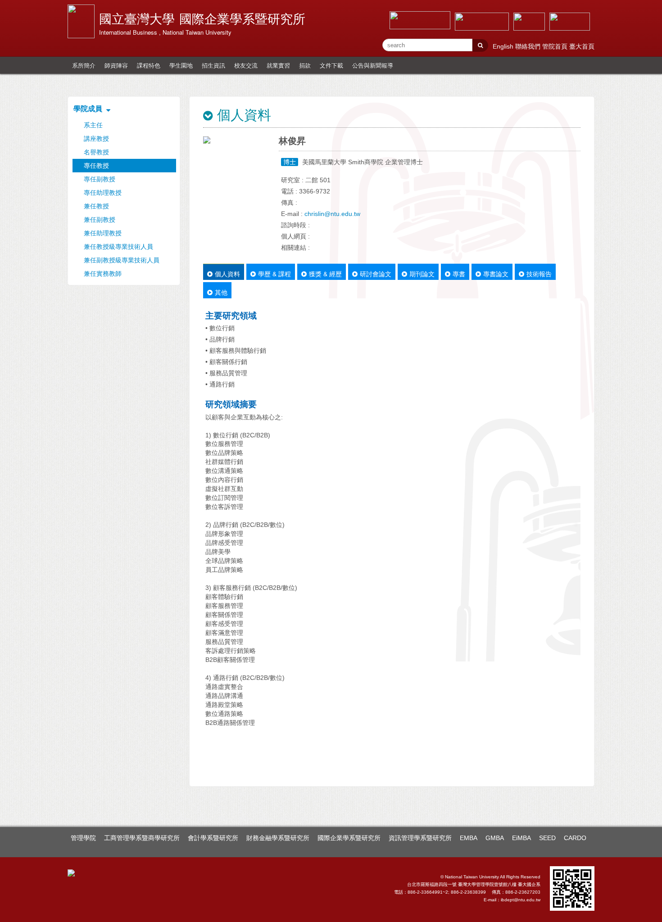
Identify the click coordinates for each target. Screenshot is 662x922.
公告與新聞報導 (372, 65)
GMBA (494, 837)
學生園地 (181, 65)
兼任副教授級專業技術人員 (121, 260)
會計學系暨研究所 (213, 837)
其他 (221, 292)
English (504, 46)
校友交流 (246, 65)
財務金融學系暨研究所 (277, 837)
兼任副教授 (99, 219)
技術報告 (539, 273)
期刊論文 (422, 273)
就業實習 (278, 65)
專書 (459, 273)
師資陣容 (116, 65)
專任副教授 (99, 179)
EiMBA (521, 837)
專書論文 (495, 273)
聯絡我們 (528, 46)
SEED (547, 837)
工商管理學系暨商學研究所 (142, 837)
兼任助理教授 (103, 233)
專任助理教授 (103, 192)
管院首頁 (555, 46)
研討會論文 (375, 273)
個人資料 (227, 273)
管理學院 (83, 837)
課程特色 (148, 65)
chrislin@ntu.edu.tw (332, 213)
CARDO (575, 837)
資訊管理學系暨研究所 (420, 837)
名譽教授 (96, 152)
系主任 (93, 125)
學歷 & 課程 (274, 273)
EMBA (468, 837)
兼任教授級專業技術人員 (118, 246)
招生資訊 (213, 65)
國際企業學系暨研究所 (349, 837)
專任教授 (96, 165)
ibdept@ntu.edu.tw (520, 899)
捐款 (305, 65)
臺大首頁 (581, 46)
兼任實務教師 (103, 273)
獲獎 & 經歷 (325, 273)
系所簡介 (83, 65)
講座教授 (96, 138)
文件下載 (331, 65)
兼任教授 (96, 206)
